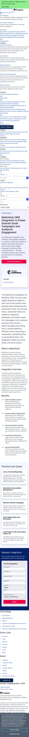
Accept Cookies (14, 729)
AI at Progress (4, 15)
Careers (2, 170)
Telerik (18, 105)
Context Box (6, 35)
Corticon (22, 102)
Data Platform (4, 31)
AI (1, 13)
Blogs (25, 141)
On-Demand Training (20, 147)
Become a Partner (14, 151)
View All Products (7, 127)
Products (3, 92)
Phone (5, 590)
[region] (14, 725)
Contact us (6, 680)
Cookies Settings (14, 734)
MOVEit (11, 107)
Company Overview (5, 160)
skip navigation (7, 10)
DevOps (2, 109)
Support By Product (6, 132)
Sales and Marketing (8, 282)
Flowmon (9, 111)
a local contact (8, 689)
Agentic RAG (12, 31)
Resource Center (11, 139)
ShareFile (2, 107)
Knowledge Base (18, 141)
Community (16, 134)
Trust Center (23, 168)
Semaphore (9, 102)
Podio (7, 107)
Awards (4, 665)
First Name (6, 567)
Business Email (7, 576)
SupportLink (10, 187)
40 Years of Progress (8, 676)
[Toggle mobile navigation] (1, 202)
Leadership (15, 160)
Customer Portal (16, 132)
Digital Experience (5, 65)
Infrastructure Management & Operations (14, 623)
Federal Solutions (5, 85)
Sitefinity (13, 105)
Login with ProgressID (6, 182)
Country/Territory (8, 594)
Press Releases (15, 168)
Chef (6, 109)
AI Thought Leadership (6, 22)
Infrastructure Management (8, 74)
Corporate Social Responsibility (17, 162)
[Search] (1, 172)
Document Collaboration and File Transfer (14, 629)
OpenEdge (15, 103)
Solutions (3, 43)
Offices (7, 170)
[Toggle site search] (1, 193)
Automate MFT (10, 121)
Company (3, 157)
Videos (2, 141)
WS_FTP (7, 124)
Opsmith (12, 38)
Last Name (6, 571)
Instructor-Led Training (6, 147)
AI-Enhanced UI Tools (6, 117)
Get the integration (13, 261)
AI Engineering (4, 41)
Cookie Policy (12, 723)
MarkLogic (3, 102)
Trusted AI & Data (5, 94)
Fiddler (25, 117)
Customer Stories (9, 143)
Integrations (6, 213)
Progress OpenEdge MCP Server (9, 37)
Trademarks (12, 710)
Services (2, 136)
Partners (2, 149)
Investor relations (7, 668)
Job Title (5, 585)
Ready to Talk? (14, 191)
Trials (3, 639)
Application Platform (6, 103)
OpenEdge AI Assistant (17, 35)
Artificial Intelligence (6, 45)
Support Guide (8, 134)
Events (2, 143)
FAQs (16, 143)
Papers (19, 139)
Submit (14, 602)
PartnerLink (18, 187)
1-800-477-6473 (5, 191)
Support (2, 130)
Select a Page (5, 207)
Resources (3, 137)
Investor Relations (5, 168)
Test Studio (3, 118)
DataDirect (16, 102)
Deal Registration (5, 154)
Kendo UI (23, 105)
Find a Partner (4, 151)
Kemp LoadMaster (17, 111)
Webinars (23, 139)
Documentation (8, 141)
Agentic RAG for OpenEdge (13, 33)
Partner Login (23, 151)
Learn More (5, 7)
